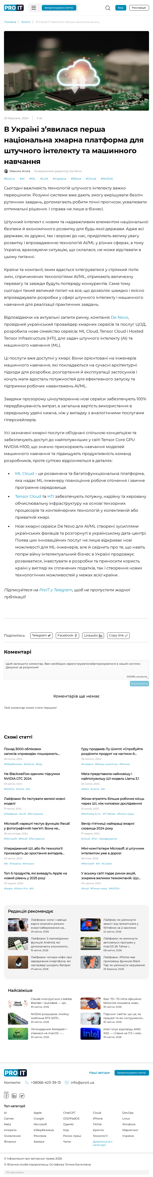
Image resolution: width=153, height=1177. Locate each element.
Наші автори (99, 1073)
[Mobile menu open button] (33, 8)
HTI (50, 496)
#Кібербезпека (13, 764)
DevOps (127, 1113)
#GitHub (29, 764)
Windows (128, 1124)
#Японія (124, 764)
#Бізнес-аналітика (106, 764)
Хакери (39, 1141)
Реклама (40, 1136)
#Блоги (9, 178)
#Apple (8, 888)
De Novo (119, 317)
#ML (32, 178)
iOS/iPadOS (71, 1118)
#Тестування (35, 813)
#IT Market (109, 813)
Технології (100, 1136)
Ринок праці (72, 1136)
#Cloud (91, 178)
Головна (10, 22)
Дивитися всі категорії (102, 1143)
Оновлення (12, 1136)
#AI (22, 178)
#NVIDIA (107, 178)
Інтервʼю (10, 1130)
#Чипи (20, 788)
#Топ (95, 838)
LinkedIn (14, 1095)
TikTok (97, 1124)
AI (5, 1113)
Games (9, 1118)
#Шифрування (108, 838)
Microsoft (40, 1124)
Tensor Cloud (28, 496)
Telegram (22, 1095)
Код (66, 1130)
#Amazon (28, 863)
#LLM (44, 178)
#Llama (94, 788)
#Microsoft (10, 838)
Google (39, 1118)
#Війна (76, 178)
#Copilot (107, 863)
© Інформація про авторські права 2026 (33, 1158)
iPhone (98, 1118)
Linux (126, 1118)
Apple (38, 1113)
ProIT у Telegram (55, 590)
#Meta (85, 788)
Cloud (97, 1113)
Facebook (6, 1095)
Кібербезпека (44, 1130)
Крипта (98, 1130)
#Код (39, 764)
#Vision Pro (21, 888)
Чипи (67, 1141)
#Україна (59, 178)
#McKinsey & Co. (91, 813)
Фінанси (10, 1141)
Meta (7, 1124)
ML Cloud (24, 473)
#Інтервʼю (87, 764)
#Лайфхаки (11, 813)
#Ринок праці (125, 813)
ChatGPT (69, 1113)
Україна (128, 1136)
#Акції (85, 888)
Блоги (26, 22)
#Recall (23, 838)
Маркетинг (130, 1130)
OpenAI (68, 1124)
